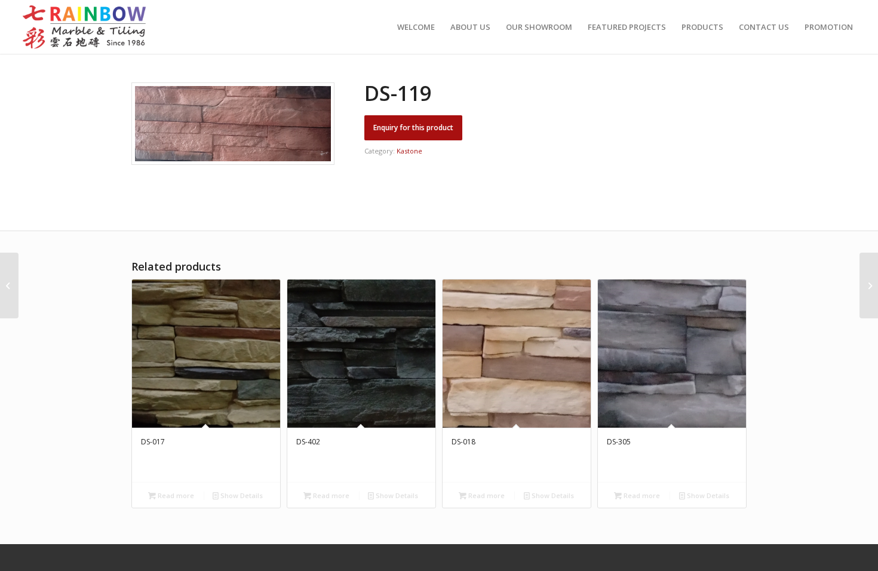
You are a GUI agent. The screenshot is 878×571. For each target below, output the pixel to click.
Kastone (409, 150)
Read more (175, 495)
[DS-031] (9, 285)
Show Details (241, 495)
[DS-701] (868, 285)
